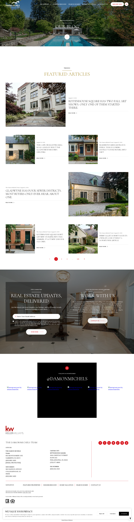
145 (78, 259)
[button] (98, 321)
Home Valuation (89, 4)
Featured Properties (31, 485)
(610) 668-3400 (117, 4)
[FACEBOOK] (100, 443)
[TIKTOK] (118, 443)
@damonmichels (67, 379)
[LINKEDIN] (109, 443)
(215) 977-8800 (55, 462)
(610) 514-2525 (55, 469)
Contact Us (103, 4)
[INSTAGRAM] (104, 443)
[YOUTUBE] (113, 443)
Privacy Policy (34, 325)
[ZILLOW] (126, 443)
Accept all (124, 513)
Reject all (101, 513)
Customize (113, 513)
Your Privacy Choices (67, 520)
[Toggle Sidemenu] (126, 4)
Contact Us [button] (96, 485)
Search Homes (74, 4)
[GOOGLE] (122, 443)
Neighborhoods (59, 4)
